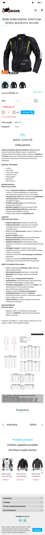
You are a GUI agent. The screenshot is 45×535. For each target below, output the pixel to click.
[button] (39, 2)
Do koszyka (26, 112)
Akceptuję (37, 530)
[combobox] (26, 101)
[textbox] (24, 101)
